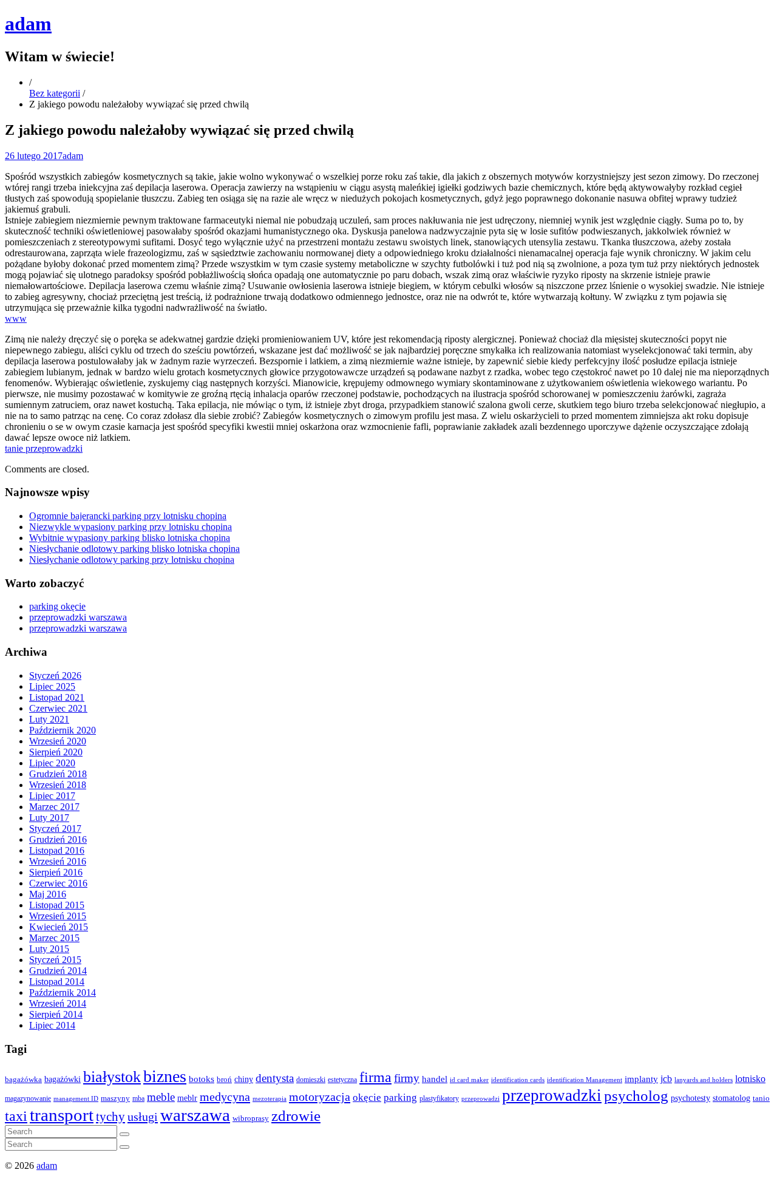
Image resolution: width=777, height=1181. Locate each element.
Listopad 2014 (56, 981)
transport (61, 1115)
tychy (110, 1116)
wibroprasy (250, 1118)
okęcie (367, 1097)
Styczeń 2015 (55, 960)
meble (161, 1097)
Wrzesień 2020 (57, 741)
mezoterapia (270, 1098)
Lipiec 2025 (52, 686)
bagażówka (23, 1079)
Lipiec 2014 (52, 1025)
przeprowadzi (480, 1098)
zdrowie (296, 1116)
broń (224, 1079)
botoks (201, 1079)
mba (138, 1099)
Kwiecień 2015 (58, 927)
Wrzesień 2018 (57, 785)
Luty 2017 (49, 817)
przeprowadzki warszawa (78, 617)
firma (375, 1077)
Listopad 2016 (56, 850)
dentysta (275, 1078)
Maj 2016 (47, 894)
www (16, 318)
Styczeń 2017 (55, 828)
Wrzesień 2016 (57, 861)
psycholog (636, 1095)
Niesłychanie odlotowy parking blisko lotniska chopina (134, 548)
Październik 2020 (62, 730)
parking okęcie (57, 606)
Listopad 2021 (56, 697)
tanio (761, 1098)
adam (28, 24)
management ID (75, 1098)
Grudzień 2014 (58, 970)
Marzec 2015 (54, 938)
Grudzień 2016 (58, 839)
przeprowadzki (552, 1095)
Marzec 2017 (54, 807)
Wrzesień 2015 (57, 916)
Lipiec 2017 (52, 796)
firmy (406, 1078)
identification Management (584, 1080)
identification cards (518, 1080)
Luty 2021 (49, 719)
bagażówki (62, 1079)
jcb (666, 1079)
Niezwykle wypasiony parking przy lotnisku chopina (130, 527)
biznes (164, 1076)
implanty (641, 1079)
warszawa (195, 1115)
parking (400, 1097)
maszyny (115, 1098)
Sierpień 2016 (56, 872)
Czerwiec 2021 (58, 708)
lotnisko (750, 1079)
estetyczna (342, 1080)
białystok (112, 1077)
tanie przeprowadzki (44, 448)
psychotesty (690, 1098)
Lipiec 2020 (52, 763)
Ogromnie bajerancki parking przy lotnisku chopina (127, 516)
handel (434, 1079)
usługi (142, 1116)
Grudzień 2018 (58, 774)
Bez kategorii (54, 93)
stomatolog (731, 1098)
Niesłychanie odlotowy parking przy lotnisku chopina (131, 559)
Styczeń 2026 (55, 675)
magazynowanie (28, 1099)
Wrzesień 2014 (57, 1003)
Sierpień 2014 (56, 1014)
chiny (243, 1079)
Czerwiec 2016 (58, 883)
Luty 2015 (49, 949)
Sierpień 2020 (56, 752)
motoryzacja (319, 1096)
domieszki (310, 1079)
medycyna (225, 1096)
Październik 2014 (62, 992)
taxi (16, 1116)
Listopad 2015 (56, 905)
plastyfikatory (439, 1098)
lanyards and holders (703, 1080)
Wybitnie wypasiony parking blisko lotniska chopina (129, 538)
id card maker (469, 1080)
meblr (187, 1098)
